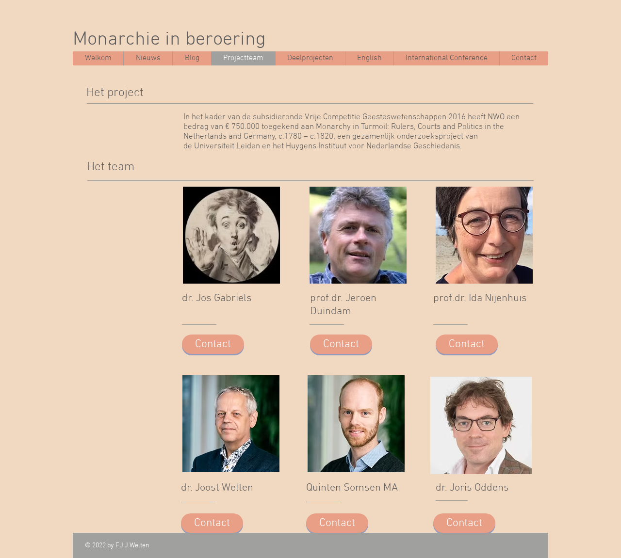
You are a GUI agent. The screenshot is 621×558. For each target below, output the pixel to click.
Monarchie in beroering (169, 39)
